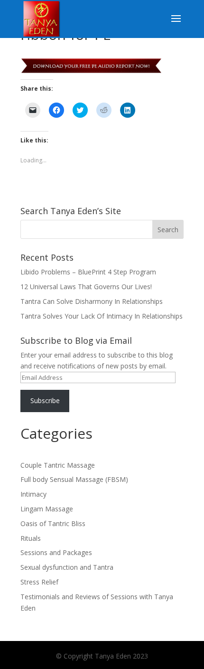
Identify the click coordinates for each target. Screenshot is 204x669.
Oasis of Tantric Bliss (52, 523)
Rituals (30, 538)
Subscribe (45, 400)
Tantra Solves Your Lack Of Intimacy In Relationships (101, 315)
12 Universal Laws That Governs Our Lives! (86, 286)
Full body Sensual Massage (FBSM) (74, 479)
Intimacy (33, 494)
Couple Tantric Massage (57, 465)
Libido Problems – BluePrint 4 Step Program (88, 271)
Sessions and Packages (56, 552)
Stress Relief (39, 581)
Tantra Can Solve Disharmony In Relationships (91, 301)
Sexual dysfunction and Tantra (66, 567)
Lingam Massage (46, 508)
